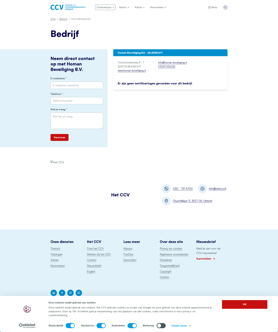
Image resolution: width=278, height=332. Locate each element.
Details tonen (179, 325)
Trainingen (57, 254)
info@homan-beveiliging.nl (172, 62)
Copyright (165, 271)
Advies (55, 260)
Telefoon (62, 94)
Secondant (129, 260)
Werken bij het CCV (99, 254)
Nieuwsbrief (94, 265)
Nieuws (127, 248)
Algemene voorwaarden (174, 254)
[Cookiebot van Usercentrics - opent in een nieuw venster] (27, 325)
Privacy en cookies (171, 248)
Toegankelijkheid (170, 265)
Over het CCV (95, 248)
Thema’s (55, 248)
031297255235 (166, 66)
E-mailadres (64, 78)
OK (245, 304)
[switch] (101, 325)
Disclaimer (166, 260)
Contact (91, 260)
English (91, 271)
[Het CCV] (68, 7)
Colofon (164, 277)
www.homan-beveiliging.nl (132, 70)
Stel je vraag (64, 109)
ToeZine (128, 254)
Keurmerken (58, 265)
